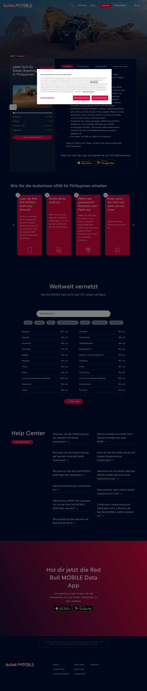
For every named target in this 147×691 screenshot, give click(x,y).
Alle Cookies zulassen (100, 98)
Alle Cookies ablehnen (81, 98)
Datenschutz (94, 82)
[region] (74, 86)
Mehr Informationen (88, 91)
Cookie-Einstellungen (47, 97)
